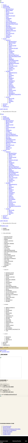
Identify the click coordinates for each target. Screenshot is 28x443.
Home (1, 347)
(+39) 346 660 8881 (8, 386)
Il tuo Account (7, 426)
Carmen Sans (5, 351)
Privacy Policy (7, 433)
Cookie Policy (6, 434)
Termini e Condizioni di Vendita (11, 429)
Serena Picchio (16, 441)
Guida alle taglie (7, 431)
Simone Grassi (4, 441)
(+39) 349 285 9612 (7, 392)
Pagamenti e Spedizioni (9, 430)
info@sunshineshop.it (10, 394)
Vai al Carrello (7, 427)
